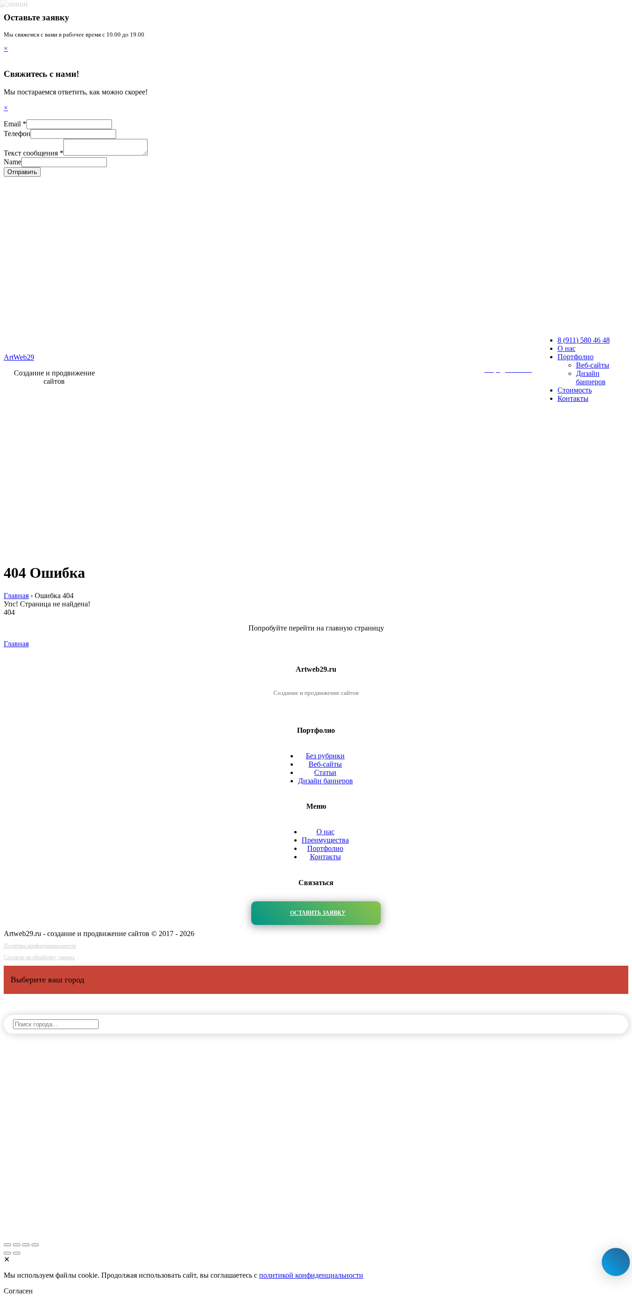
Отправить (22, 172)
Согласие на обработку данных (39, 957)
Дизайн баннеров (591, 377)
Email (15, 124)
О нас (567, 348)
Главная (16, 644)
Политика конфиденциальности (40, 946)
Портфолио (576, 357)
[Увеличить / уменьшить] (35, 1244)
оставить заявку (318, 913)
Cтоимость (575, 390)
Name (12, 162)
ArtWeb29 (19, 357)
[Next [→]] (16, 1253)
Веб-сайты (592, 365)
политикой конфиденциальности (311, 1275)
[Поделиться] (16, 1244)
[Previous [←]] (7, 1253)
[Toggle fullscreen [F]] (26, 1244)
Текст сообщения (33, 153)
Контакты (573, 398)
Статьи (325, 772)
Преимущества (325, 840)
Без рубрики (325, 756)
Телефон (17, 133)
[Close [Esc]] (7, 1244)
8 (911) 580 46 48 (584, 340)
